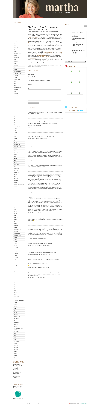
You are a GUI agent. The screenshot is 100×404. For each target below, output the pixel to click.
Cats (15, 83)
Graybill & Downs (35, 254)
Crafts (15, 103)
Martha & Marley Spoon (18, 203)
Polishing (16, 257)
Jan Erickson (34, 192)
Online (15, 223)
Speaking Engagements (19, 300)
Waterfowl (16, 347)
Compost (16, 99)
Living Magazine (17, 194)
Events (15, 122)
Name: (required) (31, 76)
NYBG (15, 221)
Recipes (15, 274)
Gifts (15, 160)
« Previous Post (31, 22)
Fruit (15, 150)
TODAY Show (16, 331)
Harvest (15, 174)
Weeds (15, 355)
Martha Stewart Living (17, 386)
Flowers (15, 138)
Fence (15, 134)
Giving (15, 162)
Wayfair (15, 351)
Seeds (15, 286)
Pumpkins (16, 269)
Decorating (16, 107)
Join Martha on (73, 110)
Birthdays (16, 61)
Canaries (16, 75)
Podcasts (16, 253)
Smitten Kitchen (16, 374)
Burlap (15, 69)
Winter (15, 357)
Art (14, 37)
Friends (15, 148)
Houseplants (16, 190)
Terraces (15, 326)
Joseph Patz (34, 115)
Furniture (16, 152)
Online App (16, 225)
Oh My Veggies (16, 369)
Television (16, 324)
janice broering (34, 222)
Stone (15, 310)
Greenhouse (16, 168)
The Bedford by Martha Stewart (18, 329)
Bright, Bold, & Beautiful (18, 365)
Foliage (15, 142)
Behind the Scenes (18, 53)
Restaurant (16, 280)
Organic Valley (33, 58)
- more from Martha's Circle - (18, 381)
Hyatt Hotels (30, 60)
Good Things (16, 164)
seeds (15, 156)
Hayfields (16, 178)
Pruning (15, 267)
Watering (16, 349)
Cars (15, 81)
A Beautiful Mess (16, 364)
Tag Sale (15, 320)
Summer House (17, 316)
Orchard (15, 227)
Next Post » (60, 22)
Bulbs (15, 67)
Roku (15, 282)
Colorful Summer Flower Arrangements (77, 33)
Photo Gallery (34, 66)
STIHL (15, 308)
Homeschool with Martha (19, 184)
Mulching (16, 213)
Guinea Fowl (16, 172)
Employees (16, 116)
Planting (15, 249)
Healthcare (16, 180)
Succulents (16, 314)
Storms (15, 312)
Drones (15, 112)
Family (15, 128)
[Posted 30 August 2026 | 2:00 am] (79, 71)
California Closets (17, 73)
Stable (15, 304)
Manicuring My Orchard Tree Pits (78, 51)
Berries (15, 55)
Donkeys (15, 110)
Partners (15, 237)
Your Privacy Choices (38, 403)
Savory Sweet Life (17, 372)
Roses (15, 284)
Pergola (15, 241)
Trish (33, 212)
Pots (15, 263)
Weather (15, 353)
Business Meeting (17, 71)
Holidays (15, 182)
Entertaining (16, 118)
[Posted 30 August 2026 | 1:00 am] (71, 82)
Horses (15, 188)
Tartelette (15, 377)
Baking (15, 45)
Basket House (17, 47)
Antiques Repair (17, 34)
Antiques (15, 32)
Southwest (60, 52)
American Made (17, 30)
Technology (16, 322)
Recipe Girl (15, 371)
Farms (15, 130)
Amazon (15, 28)
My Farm (15, 215)
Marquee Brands (17, 201)
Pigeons (15, 243)
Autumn (15, 39)
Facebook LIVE (17, 126)
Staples (15, 306)
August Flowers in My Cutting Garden (78, 39)
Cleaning (16, 93)
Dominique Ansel (31, 42)
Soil (15, 298)
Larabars (44, 53)
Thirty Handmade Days (18, 378)
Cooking (15, 101)
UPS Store (30, 39)
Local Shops (16, 196)
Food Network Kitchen (18, 146)
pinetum (15, 245)
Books (15, 63)
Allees (15, 26)
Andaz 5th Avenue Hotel (33, 37)
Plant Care (16, 247)
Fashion (15, 132)
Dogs (15, 108)
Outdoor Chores (17, 233)
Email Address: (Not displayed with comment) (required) (39, 80)
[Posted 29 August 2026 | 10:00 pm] (79, 93)
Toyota (46, 46)
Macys (15, 198)
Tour (15, 335)
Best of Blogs (16, 57)
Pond (15, 259)
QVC (15, 271)
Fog (15, 140)
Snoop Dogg (16, 292)
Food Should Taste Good (44, 56)
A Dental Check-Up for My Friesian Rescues (77, 45)
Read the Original (75, 36)
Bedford (15, 51)
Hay (15, 176)
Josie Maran (39, 55)
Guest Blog (16, 170)
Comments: (30, 88)
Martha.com (16, 205)
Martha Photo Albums (18, 24)
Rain (15, 273)
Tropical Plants (17, 341)
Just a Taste (15, 368)
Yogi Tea (44, 55)
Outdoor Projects (17, 235)
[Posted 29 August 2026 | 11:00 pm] (71, 93)
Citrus (15, 91)
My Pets (15, 219)
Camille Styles (16, 367)
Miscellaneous (17, 211)
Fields (15, 136)
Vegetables (16, 345)
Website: (30, 84)
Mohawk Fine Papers (48, 52)
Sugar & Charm (16, 376)
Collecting (16, 95)
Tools (15, 333)
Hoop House (16, 186)
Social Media (16, 296)
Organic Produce (17, 229)
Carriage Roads (17, 79)
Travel (15, 337)
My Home (16, 217)
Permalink (30, 67)
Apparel (15, 35)
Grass (15, 166)
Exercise (15, 124)
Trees (15, 339)
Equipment (16, 120)
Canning (15, 77)
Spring (15, 302)
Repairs (15, 278)
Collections (16, 97)
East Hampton (17, 114)
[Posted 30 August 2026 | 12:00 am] (79, 82)
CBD (15, 85)
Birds (15, 59)
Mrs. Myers (47, 60)
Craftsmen (16, 105)
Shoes (15, 288)
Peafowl (15, 239)
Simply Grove (16, 373)
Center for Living (17, 87)
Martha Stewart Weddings (18, 387)
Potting (15, 265)
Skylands (16, 290)
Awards (15, 41)
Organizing (16, 231)
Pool (15, 261)
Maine (15, 200)
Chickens (16, 89)
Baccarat (15, 43)
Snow (15, 294)
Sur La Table (16, 318)
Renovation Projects (18, 276)
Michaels (16, 209)
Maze (15, 207)
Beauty (15, 49)
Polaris (15, 255)
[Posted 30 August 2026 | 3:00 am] (71, 71)
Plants (15, 251)
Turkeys (15, 343)
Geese (15, 158)
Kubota (15, 192)
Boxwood (16, 65)
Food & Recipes (17, 144)
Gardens (15, 154)
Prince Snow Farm (35, 245)
